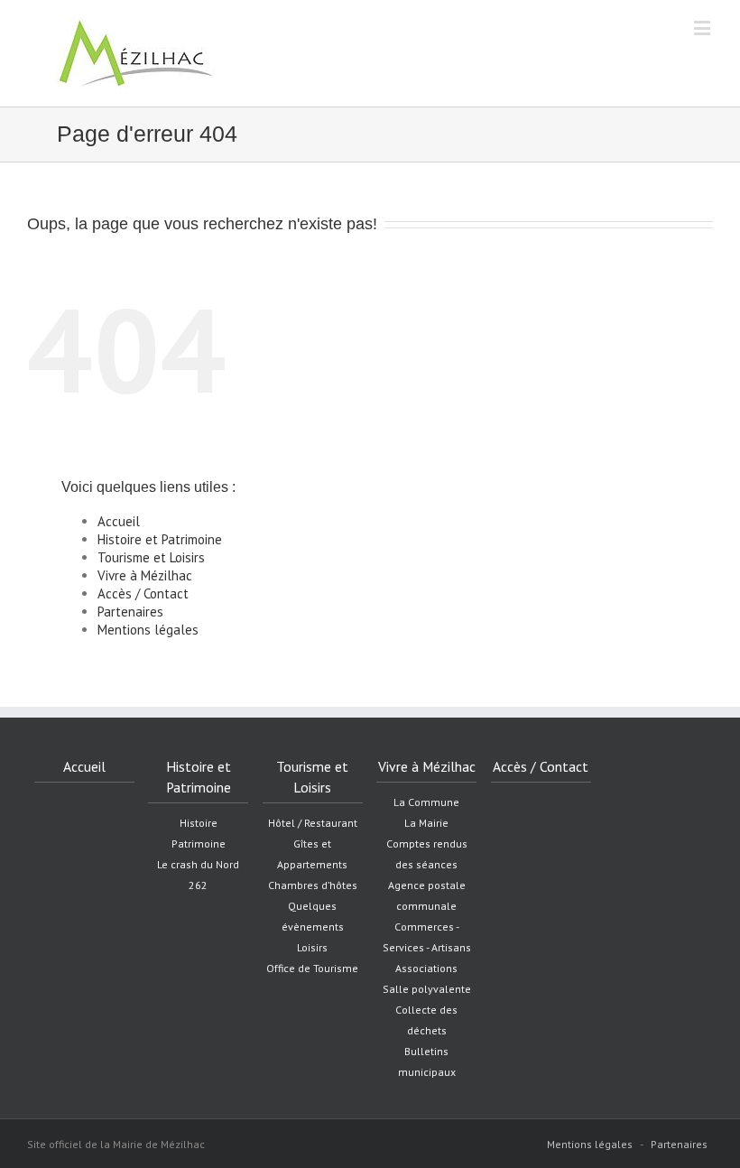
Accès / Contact (143, 593)
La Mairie (426, 823)
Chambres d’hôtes (312, 885)
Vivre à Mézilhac (144, 575)
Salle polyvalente (427, 989)
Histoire (198, 823)
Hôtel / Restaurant (312, 823)
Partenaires (130, 611)
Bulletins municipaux (427, 1061)
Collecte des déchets (426, 1020)
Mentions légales (148, 629)
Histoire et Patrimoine (159, 539)
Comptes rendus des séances (426, 854)
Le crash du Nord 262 (198, 874)
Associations (426, 968)
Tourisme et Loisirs (151, 557)
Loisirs (312, 947)
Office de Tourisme (312, 968)
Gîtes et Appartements (312, 854)
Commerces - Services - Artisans (427, 937)
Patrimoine (198, 843)
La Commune (426, 802)
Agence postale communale (427, 895)
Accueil (118, 521)
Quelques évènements (313, 916)
